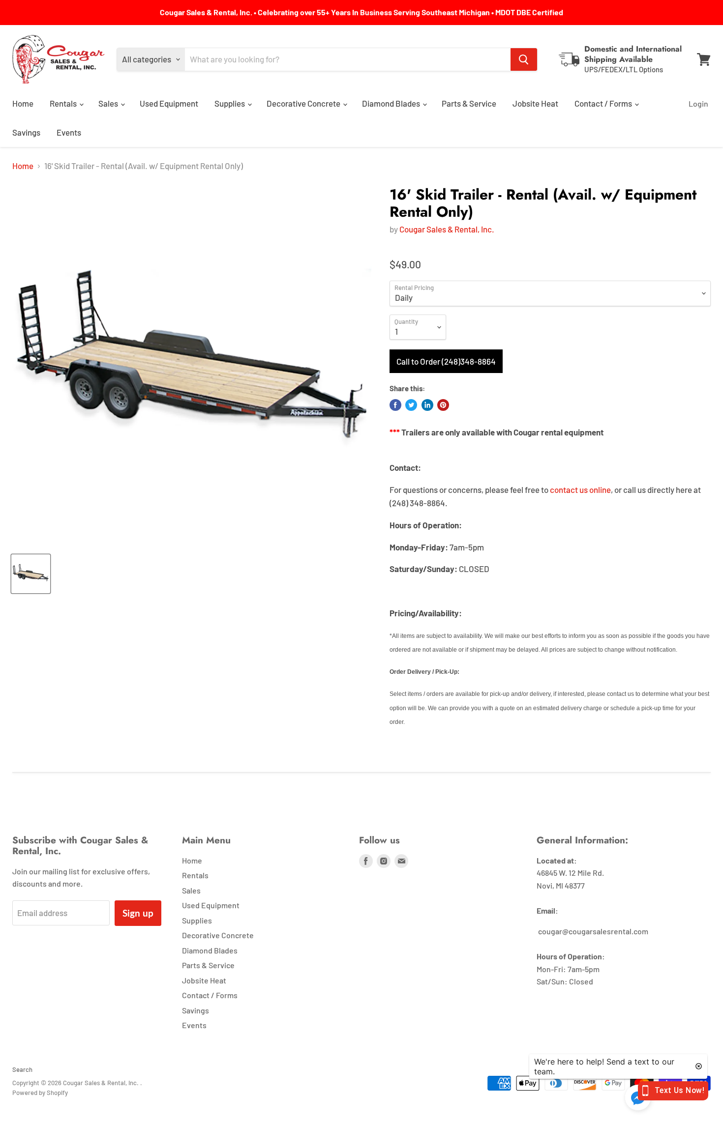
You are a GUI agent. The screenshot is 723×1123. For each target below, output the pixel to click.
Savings (26, 132)
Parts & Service (469, 103)
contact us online (580, 489)
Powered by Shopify (40, 1092)
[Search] (524, 59)
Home (22, 103)
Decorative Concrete (304, 103)
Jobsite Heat (535, 103)
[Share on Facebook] (395, 405)
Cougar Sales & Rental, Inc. (446, 229)
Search (22, 1069)
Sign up (137, 913)
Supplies (230, 103)
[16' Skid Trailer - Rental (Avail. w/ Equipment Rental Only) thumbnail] (30, 573)
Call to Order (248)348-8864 (446, 361)
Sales (109, 103)
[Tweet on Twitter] (411, 405)
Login (698, 103)
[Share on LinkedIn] (427, 405)
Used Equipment (169, 103)
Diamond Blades (392, 103)
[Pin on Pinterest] (443, 405)
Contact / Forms (603, 103)
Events (69, 132)
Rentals (64, 103)
